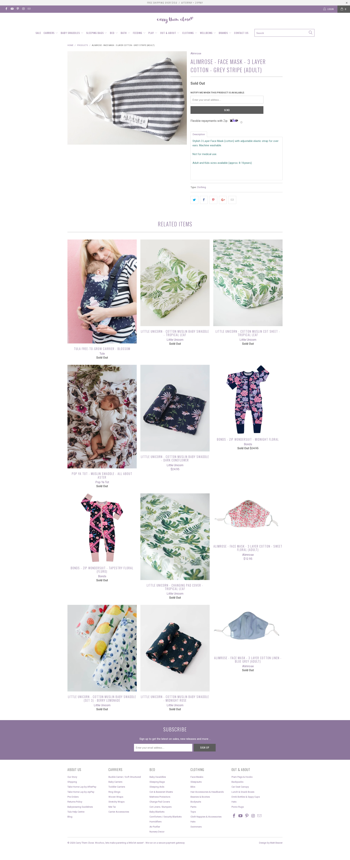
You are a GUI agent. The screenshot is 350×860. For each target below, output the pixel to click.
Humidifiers (155, 821)
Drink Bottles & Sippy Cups (246, 796)
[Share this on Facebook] (204, 200)
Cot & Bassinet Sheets (161, 792)
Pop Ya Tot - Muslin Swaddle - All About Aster (102, 416)
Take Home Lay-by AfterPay (81, 786)
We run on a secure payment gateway (165, 842)
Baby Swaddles (71, 33)
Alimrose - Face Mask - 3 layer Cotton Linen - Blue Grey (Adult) (248, 628)
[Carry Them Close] (175, 20)
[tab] (198, 134)
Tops (193, 811)
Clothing (188, 33)
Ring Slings (114, 792)
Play (151, 33)
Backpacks (237, 781)
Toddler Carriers (116, 786)
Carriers (49, 33)
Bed (112, 33)
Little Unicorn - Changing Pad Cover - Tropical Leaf (175, 536)
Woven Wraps (115, 796)
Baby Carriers (115, 781)
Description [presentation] (199, 134)
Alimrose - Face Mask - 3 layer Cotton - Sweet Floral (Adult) (248, 517)
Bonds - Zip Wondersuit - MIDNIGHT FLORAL (248, 399)
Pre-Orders (73, 796)
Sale (38, 33)
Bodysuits (195, 801)
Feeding (138, 33)
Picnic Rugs (238, 806)
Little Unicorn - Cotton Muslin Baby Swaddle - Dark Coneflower (175, 408)
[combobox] (284, 33)
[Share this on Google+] (223, 200)
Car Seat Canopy (240, 786)
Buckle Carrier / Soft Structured (124, 777)
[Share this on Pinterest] (213, 200)
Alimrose (195, 53)
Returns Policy (74, 801)
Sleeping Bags (95, 33)
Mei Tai (112, 806)
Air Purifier (154, 826)
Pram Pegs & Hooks (242, 777)
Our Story (72, 777)
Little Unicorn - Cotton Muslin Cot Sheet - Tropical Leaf (248, 282)
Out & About (168, 33)
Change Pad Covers (159, 801)
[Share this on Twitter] (194, 200)
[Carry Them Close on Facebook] (6, 9)
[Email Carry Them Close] (28, 9)
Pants (193, 806)
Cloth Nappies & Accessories (205, 816)
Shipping (72, 781)
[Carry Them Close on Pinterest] (17, 9)
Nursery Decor (156, 831)
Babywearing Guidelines (80, 806)
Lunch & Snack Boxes (243, 792)
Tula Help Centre (75, 811)
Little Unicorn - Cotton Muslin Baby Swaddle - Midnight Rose (175, 648)
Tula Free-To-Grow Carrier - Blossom (102, 291)
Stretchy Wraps (116, 801)
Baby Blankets (156, 811)
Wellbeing (206, 33)
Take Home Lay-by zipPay (80, 792)
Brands (224, 33)
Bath (124, 33)
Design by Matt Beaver (271, 842)
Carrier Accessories (118, 811)
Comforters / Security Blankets (165, 816)
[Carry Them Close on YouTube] (11, 9)
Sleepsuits (196, 781)
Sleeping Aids (156, 786)
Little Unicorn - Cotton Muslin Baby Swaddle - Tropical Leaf (175, 282)
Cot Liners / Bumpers (160, 806)
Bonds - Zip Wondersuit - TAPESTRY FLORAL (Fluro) (102, 528)
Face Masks (196, 777)
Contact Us (241, 33)
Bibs (192, 786)
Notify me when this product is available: (217, 92)
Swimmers (196, 826)
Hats (192, 821)
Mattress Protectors (159, 796)
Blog (69, 816)
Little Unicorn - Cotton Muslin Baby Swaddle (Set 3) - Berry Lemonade (102, 648)
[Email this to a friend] (232, 200)
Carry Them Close (85, 842)
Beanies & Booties (200, 796)
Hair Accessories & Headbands (207, 792)
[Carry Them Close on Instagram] (23, 9)
